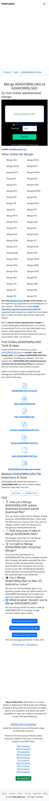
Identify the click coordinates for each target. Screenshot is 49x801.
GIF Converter (23, 766)
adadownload (16, 300)
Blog (45, 793)
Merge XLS (32, 228)
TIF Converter (23, 760)
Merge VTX (11, 283)
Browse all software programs (24, 628)
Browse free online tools (25, 635)
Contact (12, 793)
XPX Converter (23, 769)
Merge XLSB (32, 234)
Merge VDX (12, 277)
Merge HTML (33, 184)
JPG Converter (23, 752)
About (4, 793)
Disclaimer (37, 793)
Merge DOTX (12, 172)
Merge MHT (12, 191)
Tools (15, 72)
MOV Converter (23, 763)
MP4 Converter (23, 754)
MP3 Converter (23, 757)
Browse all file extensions (24, 621)
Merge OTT (12, 184)
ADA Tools (16, 493)
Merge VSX (32, 277)
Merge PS (11, 209)
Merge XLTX (12, 246)
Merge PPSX (12, 222)
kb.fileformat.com (17, 149)
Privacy (27, 793)
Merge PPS (32, 215)
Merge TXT (11, 290)
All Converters (23, 778)
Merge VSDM (33, 259)
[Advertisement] (24, 43)
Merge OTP (12, 228)
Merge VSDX (12, 259)
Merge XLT (32, 240)
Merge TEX (11, 203)
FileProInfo (8, 3)
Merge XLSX (12, 234)
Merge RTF (11, 178)
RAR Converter (23, 772)
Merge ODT (32, 178)
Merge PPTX (12, 215)
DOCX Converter (23, 749)
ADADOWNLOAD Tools (31, 72)
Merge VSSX (12, 265)
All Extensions (18, 644)
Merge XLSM (12, 240)
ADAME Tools (31, 493)
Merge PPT (32, 209)
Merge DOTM (33, 172)
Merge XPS (32, 197)
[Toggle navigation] (44, 3)
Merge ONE (32, 283)
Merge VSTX (12, 271)
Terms (19, 793)
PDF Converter (23, 746)
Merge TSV (32, 296)
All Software (32, 644)
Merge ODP (32, 222)
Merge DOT (32, 166)
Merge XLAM (12, 253)
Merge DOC (12, 160)
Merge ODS (32, 253)
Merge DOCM (13, 166)
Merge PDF (12, 197)
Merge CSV (11, 296)
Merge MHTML (34, 191)
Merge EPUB (32, 203)
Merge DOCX (33, 160)
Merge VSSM (33, 265)
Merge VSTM (33, 271)
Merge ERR (32, 290)
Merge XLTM (32, 246)
